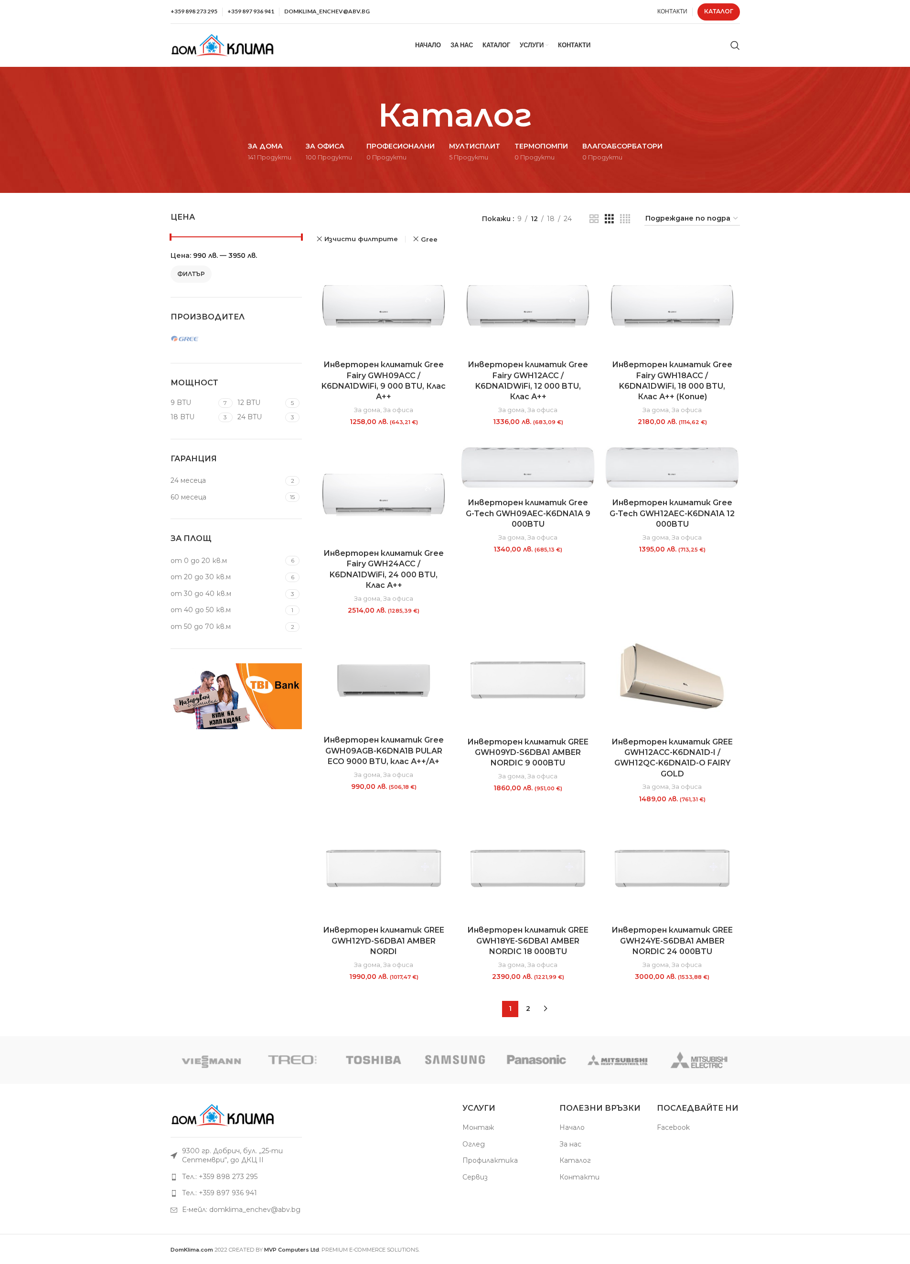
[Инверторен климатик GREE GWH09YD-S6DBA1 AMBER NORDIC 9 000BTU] (527, 681)
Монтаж (478, 1127)
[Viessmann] (211, 1060)
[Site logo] (223, 44)
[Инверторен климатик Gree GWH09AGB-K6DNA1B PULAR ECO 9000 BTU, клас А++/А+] (383, 680)
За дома (367, 410)
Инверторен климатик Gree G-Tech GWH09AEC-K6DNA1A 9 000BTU (528, 513)
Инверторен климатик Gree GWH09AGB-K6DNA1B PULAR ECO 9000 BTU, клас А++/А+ (383, 750)
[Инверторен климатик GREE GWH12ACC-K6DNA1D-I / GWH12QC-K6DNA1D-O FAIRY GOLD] (672, 681)
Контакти (579, 1177)
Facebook (673, 1127)
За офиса (398, 410)
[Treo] (292, 1060)
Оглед (473, 1144)
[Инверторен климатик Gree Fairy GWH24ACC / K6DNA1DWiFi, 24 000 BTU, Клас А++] (383, 492)
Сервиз (475, 1177)
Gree (429, 239)
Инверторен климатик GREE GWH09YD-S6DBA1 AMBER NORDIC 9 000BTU (528, 752)
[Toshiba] (373, 1060)
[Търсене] (735, 45)
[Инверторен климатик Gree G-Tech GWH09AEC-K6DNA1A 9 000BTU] (527, 467)
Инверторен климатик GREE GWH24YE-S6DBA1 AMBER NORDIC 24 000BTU (672, 940)
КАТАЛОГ (718, 11)
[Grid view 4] (625, 219)
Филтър (191, 273)
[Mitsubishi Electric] (698, 1060)
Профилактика (490, 1160)
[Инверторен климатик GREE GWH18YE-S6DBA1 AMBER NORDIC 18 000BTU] (527, 869)
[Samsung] (454, 1060)
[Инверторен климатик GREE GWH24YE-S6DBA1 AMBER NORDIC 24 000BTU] (672, 869)
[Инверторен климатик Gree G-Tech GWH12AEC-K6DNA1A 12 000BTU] (672, 467)
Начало (572, 1127)
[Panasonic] (536, 1060)
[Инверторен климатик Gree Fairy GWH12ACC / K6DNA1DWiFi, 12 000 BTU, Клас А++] (527, 304)
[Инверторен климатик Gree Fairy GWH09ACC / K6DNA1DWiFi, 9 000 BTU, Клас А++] (383, 304)
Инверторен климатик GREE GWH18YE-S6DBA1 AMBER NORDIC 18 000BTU (528, 940)
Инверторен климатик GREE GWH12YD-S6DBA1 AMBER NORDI (383, 940)
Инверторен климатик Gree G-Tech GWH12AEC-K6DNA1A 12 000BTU (672, 513)
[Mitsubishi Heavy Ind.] (617, 1060)
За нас (570, 1144)
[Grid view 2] (594, 219)
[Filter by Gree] (202, 339)
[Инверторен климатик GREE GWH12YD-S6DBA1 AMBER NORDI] (383, 869)
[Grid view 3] (609, 219)
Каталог (575, 1160)
